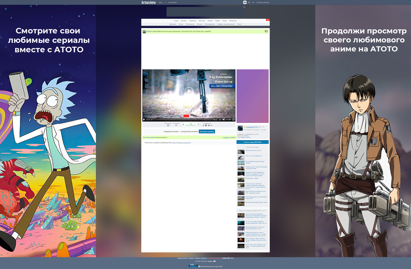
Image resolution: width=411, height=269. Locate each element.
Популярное (190, 24)
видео (249, 129)
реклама (203, 258)
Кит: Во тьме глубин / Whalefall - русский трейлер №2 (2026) (255, 222)
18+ (253, 2)
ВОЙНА (149, 31)
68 (168, 125)
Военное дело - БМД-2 (252, 178)
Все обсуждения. (149, 137)
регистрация (172, 2)
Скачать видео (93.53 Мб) (252, 142)
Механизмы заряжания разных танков (256, 202)
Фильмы (202, 21)
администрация (182, 258)
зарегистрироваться (185, 142)
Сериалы (192, 21)
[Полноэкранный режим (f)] (233, 119)
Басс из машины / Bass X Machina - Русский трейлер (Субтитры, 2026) (256, 239)
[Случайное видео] (249, 2)
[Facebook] (203, 125)
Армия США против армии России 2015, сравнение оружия (255, 192)
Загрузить (172, 24)
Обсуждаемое (210, 24)
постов (257, 129)
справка (197, 258)
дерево (233, 137)
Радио (217, 21)
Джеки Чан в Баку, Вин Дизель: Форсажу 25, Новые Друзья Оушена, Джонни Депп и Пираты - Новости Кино (252, 216)
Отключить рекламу (263, 2)
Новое (181, 24)
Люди (224, 21)
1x (220, 120)
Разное (246, 136)
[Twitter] (206, 125)
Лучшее (199, 24)
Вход (160, 2)
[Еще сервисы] (211, 125)
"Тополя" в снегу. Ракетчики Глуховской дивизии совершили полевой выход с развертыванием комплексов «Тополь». (251, 186)
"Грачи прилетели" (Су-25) (253, 150)
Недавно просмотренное (226, 24)
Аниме (210, 21)
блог (232, 258)
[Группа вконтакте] (245, 3)
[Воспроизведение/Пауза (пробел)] (144, 119)
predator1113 (251, 127)
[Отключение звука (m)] (223, 119)
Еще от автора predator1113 (252, 211)
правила (191, 258)
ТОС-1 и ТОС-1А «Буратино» (254, 156)
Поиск (239, 24)
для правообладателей (214, 258)
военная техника (245, 137)
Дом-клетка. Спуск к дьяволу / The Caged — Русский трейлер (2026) (256, 245)
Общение (233, 21)
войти (174, 142)
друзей (264, 129)
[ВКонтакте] (208, 125)
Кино (176, 21)
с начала (225, 137)
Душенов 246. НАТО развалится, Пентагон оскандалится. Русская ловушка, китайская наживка (255, 174)
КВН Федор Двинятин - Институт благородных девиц (255, 227)
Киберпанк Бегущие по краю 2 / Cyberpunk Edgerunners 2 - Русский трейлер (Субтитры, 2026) (256, 234)
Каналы (184, 21)
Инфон (210, 261)
